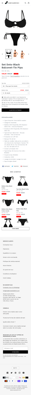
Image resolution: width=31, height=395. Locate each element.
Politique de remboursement (11, 261)
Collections (24, 387)
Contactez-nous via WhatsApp (11, 287)
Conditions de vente (9, 385)
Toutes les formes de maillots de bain (14, 318)
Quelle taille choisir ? (9, 322)
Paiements (6, 249)
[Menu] (2, 3)
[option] (8, 54)
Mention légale (17, 385)
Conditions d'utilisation (10, 274)
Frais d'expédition (15, 76)
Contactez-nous (7, 245)
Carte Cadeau (7, 278)
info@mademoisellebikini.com (11, 290)
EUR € (15, 368)
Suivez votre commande (10, 257)
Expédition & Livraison (9, 253)
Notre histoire (7, 265)
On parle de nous (8, 269)
